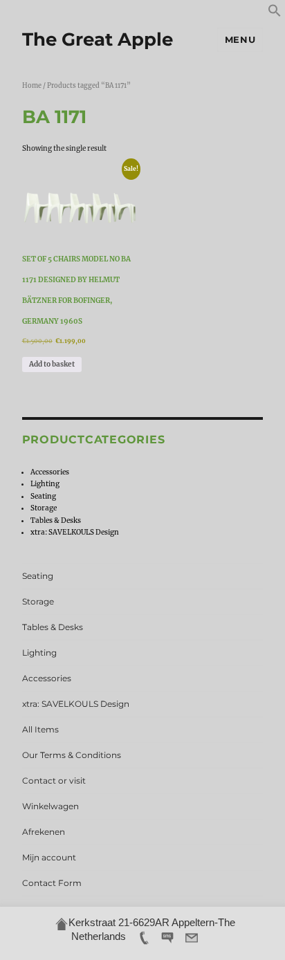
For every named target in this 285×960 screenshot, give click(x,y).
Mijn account (49, 857)
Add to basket (52, 364)
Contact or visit (54, 780)
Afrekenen (43, 832)
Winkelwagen (50, 806)
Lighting (44, 483)
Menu (240, 39)
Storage (43, 508)
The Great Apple (97, 39)
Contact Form (52, 883)
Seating (43, 496)
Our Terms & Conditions (71, 755)
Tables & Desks (55, 520)
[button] (275, 14)
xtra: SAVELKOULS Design (74, 532)
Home (32, 86)
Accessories (49, 472)
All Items (40, 729)
